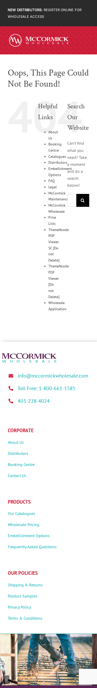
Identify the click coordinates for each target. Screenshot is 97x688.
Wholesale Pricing (23, 524)
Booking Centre (21, 464)
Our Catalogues (21, 513)
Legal (52, 187)
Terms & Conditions (25, 618)
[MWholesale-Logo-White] (39, 34)
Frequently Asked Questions (32, 546)
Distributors (57, 162)
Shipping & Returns (25, 584)
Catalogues (57, 156)
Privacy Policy (19, 607)
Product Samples (23, 596)
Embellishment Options (29, 535)
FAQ (51, 180)
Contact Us (17, 475)
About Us (16, 442)
